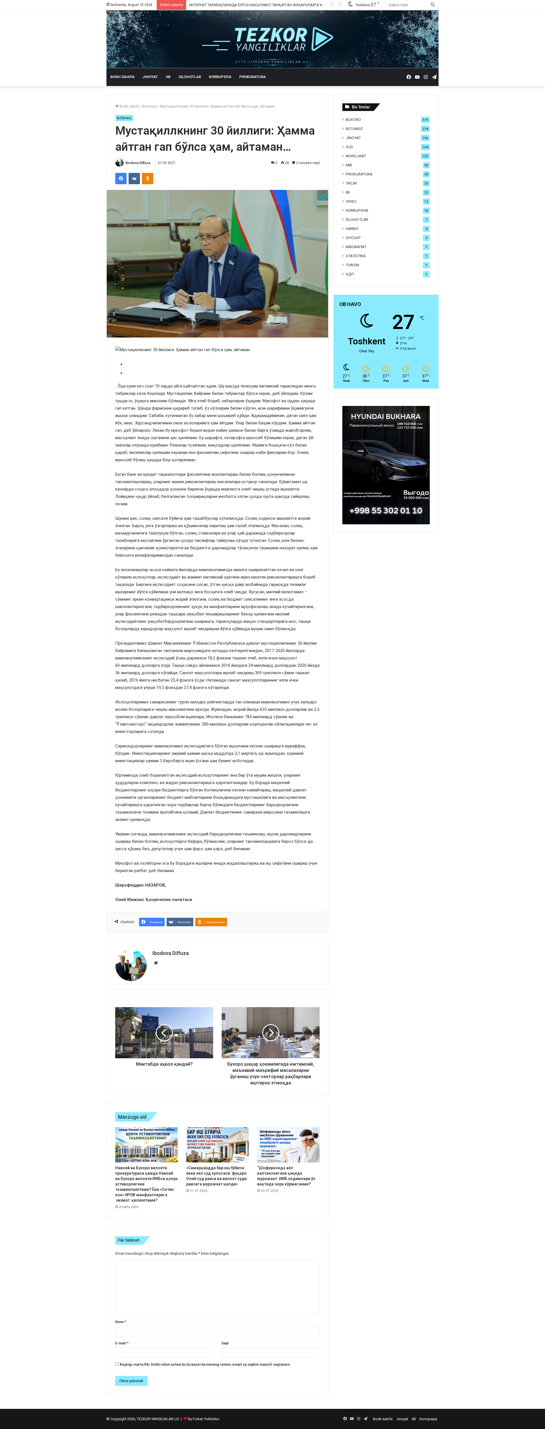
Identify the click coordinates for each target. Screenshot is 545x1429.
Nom (120, 1322)
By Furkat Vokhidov (203, 1419)
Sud (349, 146)
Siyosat (353, 237)
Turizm (352, 265)
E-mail (122, 1343)
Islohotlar (190, 77)
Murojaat (356, 156)
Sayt (225, 1343)
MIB (349, 165)
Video (351, 201)
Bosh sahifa (122, 77)
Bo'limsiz (149, 106)
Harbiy (352, 228)
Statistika (356, 255)
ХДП (350, 274)
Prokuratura (252, 77)
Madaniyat (356, 246)
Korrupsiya (220, 77)
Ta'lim (351, 183)
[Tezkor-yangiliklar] (272, 39)
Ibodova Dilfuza (137, 163)
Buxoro (353, 119)
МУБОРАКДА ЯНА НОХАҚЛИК (214, 5)
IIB (168, 77)
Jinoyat (150, 77)
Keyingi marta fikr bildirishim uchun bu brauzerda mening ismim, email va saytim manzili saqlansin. (205, 1364)
